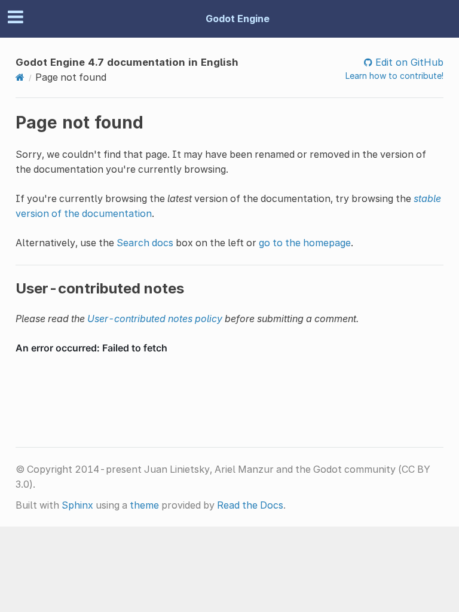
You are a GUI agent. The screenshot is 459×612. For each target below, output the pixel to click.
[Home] (20, 77)
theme (144, 505)
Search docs (145, 243)
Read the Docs (250, 505)
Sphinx (77, 505)
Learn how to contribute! (394, 76)
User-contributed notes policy (154, 319)
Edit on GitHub (407, 62)
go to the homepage (305, 243)
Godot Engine (238, 19)
